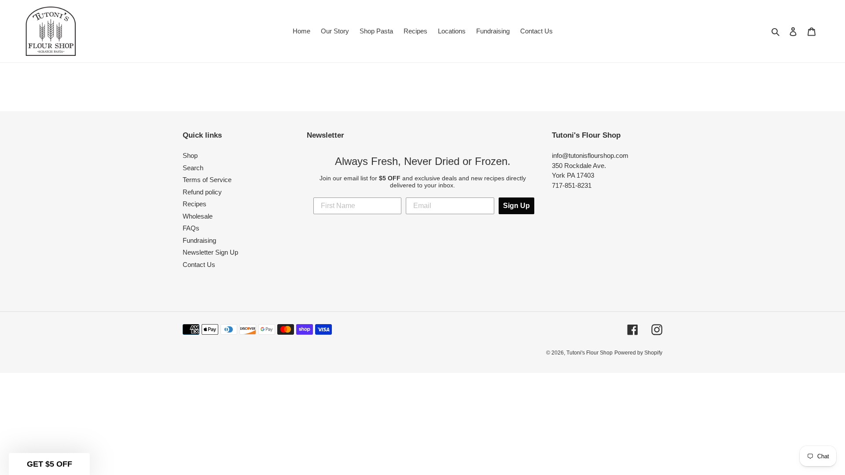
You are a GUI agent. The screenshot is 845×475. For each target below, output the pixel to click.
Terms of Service (207, 179)
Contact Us (199, 264)
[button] (49, 464)
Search (193, 168)
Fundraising (199, 240)
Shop (190, 155)
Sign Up (516, 205)
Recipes (194, 204)
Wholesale (198, 216)
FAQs (191, 228)
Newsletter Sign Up (210, 252)
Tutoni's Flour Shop (589, 353)
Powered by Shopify (638, 353)
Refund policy (202, 192)
